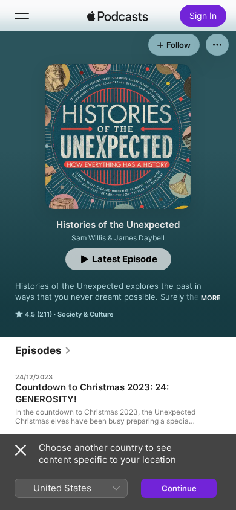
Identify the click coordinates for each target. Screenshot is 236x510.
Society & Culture (85, 314)
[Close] (20, 450)
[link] (43, 350)
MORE (211, 298)
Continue (179, 488)
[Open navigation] (21, 15)
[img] (117, 16)
